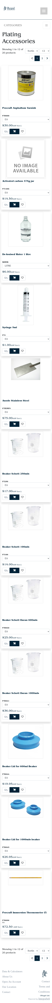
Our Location (9, 986)
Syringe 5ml (9, 327)
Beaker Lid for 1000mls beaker (21, 839)
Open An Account (11, 981)
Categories (13, 25)
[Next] (47, 58)
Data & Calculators (12, 971)
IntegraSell (44, 998)
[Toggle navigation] (44, 11)
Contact (6, 992)
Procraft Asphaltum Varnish (19, 108)
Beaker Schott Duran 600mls (19, 620)
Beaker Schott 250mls (15, 473)
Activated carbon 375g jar (18, 181)
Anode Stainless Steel (15, 400)
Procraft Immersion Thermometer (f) (24, 912)
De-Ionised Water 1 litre (16, 254)
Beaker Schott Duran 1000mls (20, 693)
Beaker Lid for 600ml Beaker (19, 766)
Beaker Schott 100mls (15, 546)
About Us (7, 976)
